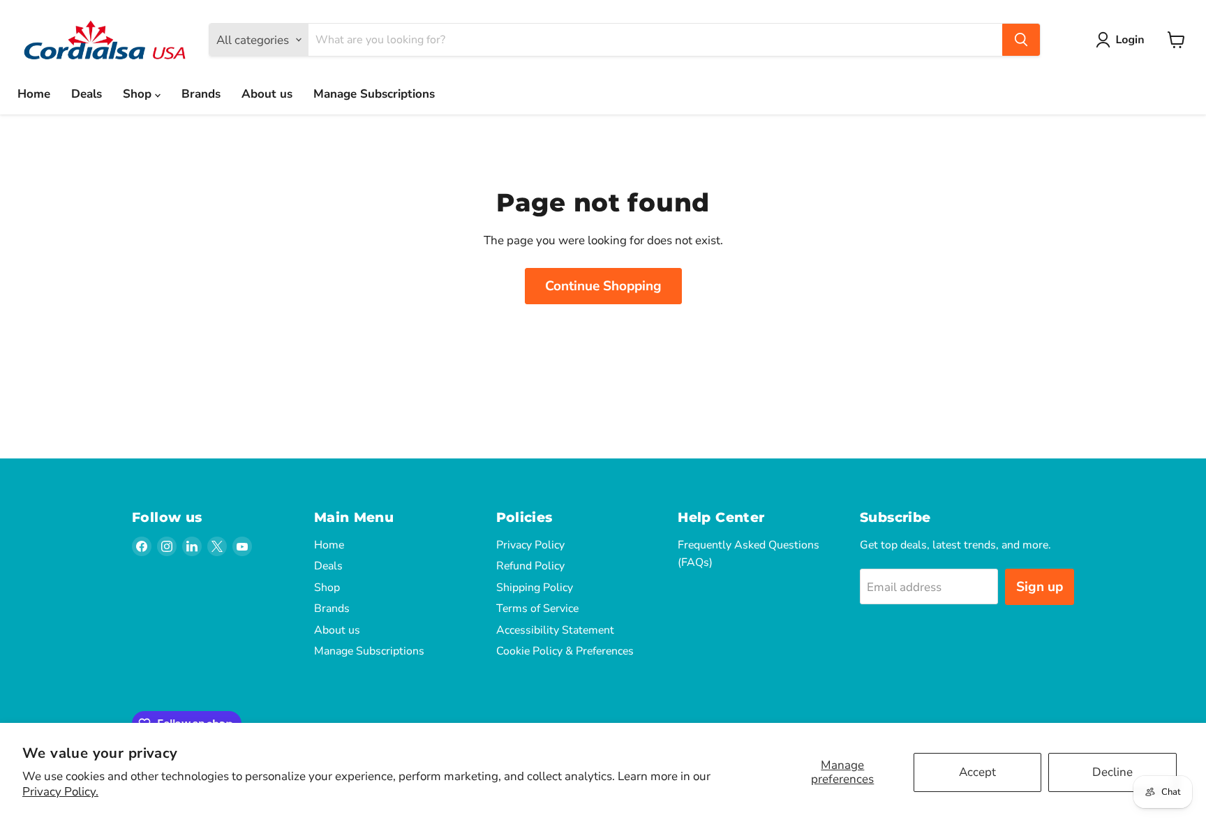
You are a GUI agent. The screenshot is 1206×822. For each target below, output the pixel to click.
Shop (139, 94)
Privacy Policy (530, 545)
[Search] (1021, 40)
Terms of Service (537, 608)
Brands (201, 94)
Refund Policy (530, 566)
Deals (86, 94)
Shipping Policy (534, 587)
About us (266, 94)
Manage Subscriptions (374, 94)
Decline (1112, 772)
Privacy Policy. (60, 792)
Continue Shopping (603, 286)
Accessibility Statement (555, 630)
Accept (977, 772)
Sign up (1039, 587)
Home (33, 94)
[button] (1123, 39)
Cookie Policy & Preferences (565, 651)
